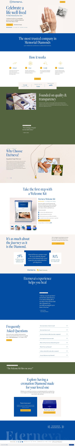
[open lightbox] (23, 211)
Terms (46, 441)
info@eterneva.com (13, 337)
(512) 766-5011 (33, 441)
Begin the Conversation (25, 410)
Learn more (58, 243)
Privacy (49, 441)
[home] (16, 1)
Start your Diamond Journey (49, 412)
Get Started (9, 24)
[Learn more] (17, 441)
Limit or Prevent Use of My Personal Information (57, 442)
